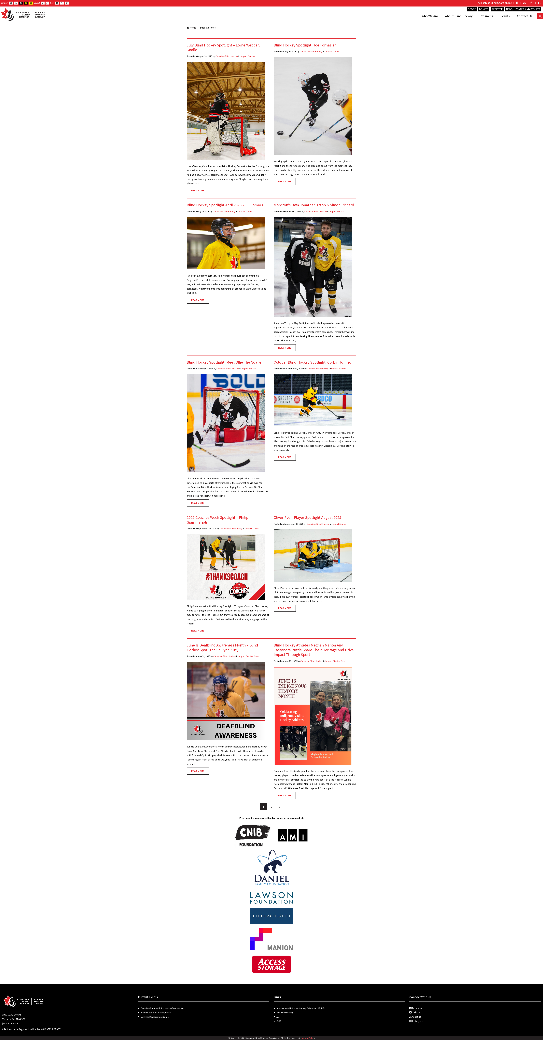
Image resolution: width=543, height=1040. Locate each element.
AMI (278, 1016)
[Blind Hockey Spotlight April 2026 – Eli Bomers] (226, 242)
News (256, 656)
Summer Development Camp (155, 1016)
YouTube (416, 1016)
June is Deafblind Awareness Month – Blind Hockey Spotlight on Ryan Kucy (222, 647)
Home (193, 27)
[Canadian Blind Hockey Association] (22, 13)
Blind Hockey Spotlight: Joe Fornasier (305, 45)
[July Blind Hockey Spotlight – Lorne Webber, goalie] (226, 110)
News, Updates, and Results (523, 9)
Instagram (417, 1021)
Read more (197, 190)
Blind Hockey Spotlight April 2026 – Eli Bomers (225, 204)
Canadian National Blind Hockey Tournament (162, 1008)
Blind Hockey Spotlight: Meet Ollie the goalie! (224, 362)
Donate (483, 9)
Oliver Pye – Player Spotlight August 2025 (307, 517)
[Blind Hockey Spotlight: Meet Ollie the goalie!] (226, 422)
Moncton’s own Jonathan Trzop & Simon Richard (314, 204)
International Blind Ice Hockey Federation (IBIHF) (300, 1008)
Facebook (416, 1008)
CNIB (278, 1021)
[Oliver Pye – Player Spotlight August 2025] (313, 555)
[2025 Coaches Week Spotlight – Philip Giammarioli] (226, 566)
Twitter (415, 1012)
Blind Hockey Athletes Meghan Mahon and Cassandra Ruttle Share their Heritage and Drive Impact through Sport (314, 650)
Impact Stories (248, 56)
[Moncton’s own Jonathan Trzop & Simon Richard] (313, 266)
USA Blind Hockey (284, 1012)
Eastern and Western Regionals (156, 1012)
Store (472, 9)
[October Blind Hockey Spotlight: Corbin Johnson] (313, 400)
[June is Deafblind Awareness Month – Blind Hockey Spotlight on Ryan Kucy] (226, 700)
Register (497, 9)
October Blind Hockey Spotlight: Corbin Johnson (314, 362)
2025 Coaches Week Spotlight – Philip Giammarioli (217, 520)
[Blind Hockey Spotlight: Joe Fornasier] (313, 105)
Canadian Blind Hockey (227, 56)
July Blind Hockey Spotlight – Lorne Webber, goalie (223, 47)
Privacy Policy (307, 1037)
